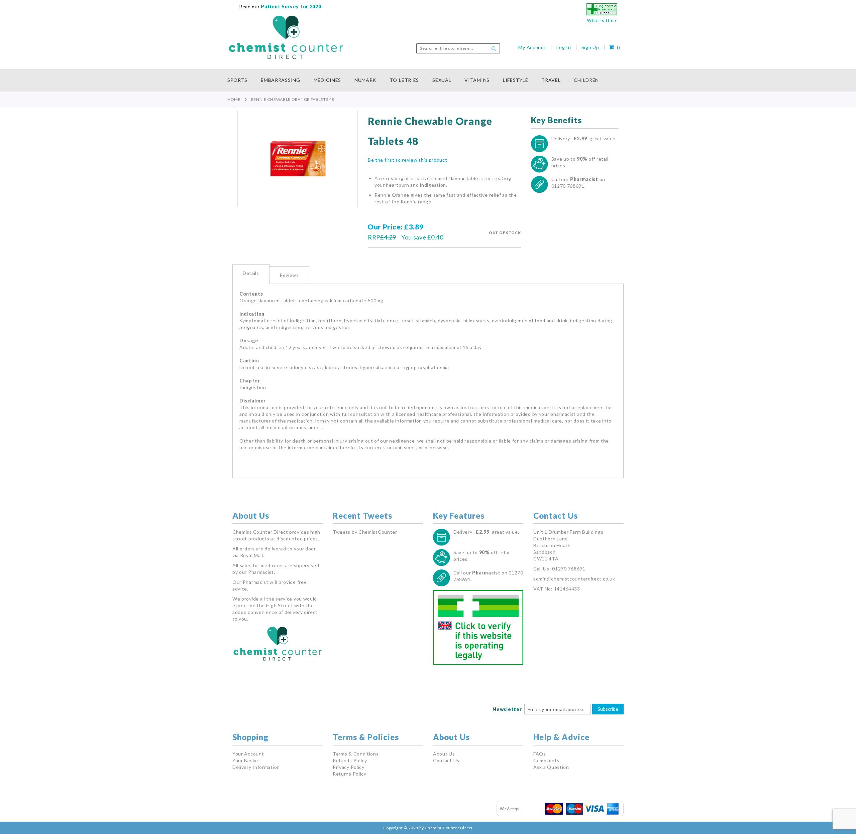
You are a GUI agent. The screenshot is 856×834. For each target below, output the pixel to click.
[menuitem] (240, 80)
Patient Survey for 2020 (290, 6)
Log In (563, 47)
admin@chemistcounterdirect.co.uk (574, 578)
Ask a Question (551, 767)
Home (234, 99)
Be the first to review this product (407, 160)
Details (251, 273)
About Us (444, 754)
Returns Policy (349, 774)
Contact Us (446, 760)
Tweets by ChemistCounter (365, 532)
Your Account (248, 754)
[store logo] (285, 37)
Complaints (546, 760)
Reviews (289, 275)
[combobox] (458, 48)
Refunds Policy (350, 760)
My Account (532, 47)
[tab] (251, 274)
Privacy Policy (348, 767)
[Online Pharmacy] (601, 13)
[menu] (428, 80)
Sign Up (590, 47)
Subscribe (608, 709)
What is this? (602, 20)
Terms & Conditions (356, 754)
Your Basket (246, 760)
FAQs (539, 754)
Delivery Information (256, 767)
